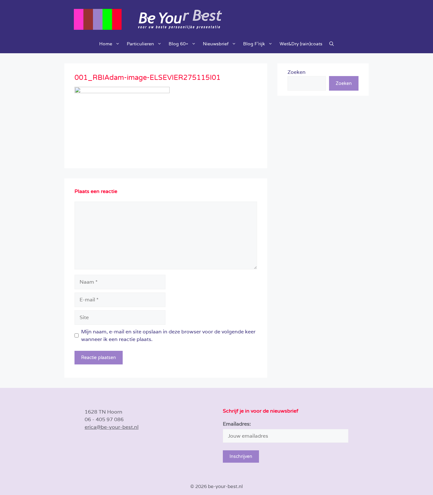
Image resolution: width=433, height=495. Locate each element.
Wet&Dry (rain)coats (301, 44)
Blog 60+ (178, 44)
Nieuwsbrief (216, 44)
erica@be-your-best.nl (112, 427)
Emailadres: (237, 424)
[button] (331, 43)
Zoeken (297, 72)
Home (105, 44)
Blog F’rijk (254, 44)
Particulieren (140, 44)
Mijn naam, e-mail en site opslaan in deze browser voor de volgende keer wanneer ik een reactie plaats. (168, 335)
